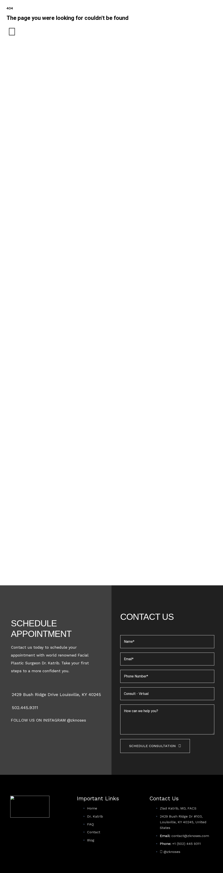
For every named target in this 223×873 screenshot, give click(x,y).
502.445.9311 (25, 707)
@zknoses (76, 720)
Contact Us (164, 798)
